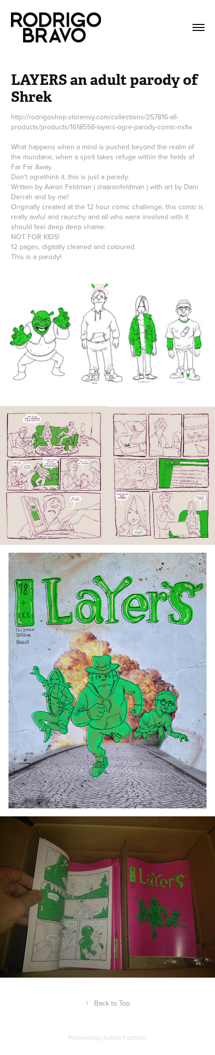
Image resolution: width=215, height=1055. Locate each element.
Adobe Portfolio (124, 1037)
